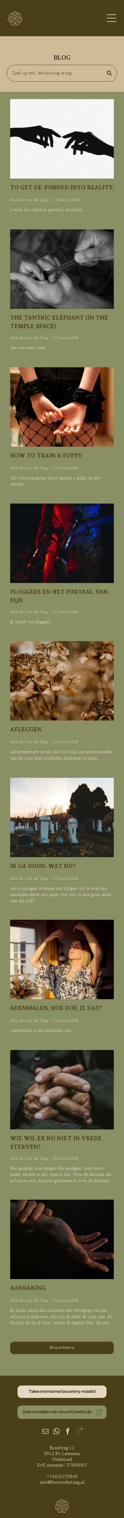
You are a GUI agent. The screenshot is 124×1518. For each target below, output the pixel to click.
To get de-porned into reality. (62, 187)
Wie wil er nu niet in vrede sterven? (56, 1142)
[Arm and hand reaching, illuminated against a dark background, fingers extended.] (62, 1239)
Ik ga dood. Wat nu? (42, 866)
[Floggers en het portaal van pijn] (62, 543)
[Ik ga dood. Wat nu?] (62, 817)
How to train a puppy (46, 455)
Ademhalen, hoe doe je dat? (56, 1008)
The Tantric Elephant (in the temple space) (59, 322)
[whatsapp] (56, 1432)
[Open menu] (111, 18)
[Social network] (79, 1432)
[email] (45, 1432)
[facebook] (67, 1432)
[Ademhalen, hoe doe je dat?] (62, 959)
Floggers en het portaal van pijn (59, 596)
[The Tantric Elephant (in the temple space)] (62, 269)
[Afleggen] (62, 681)
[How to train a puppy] (62, 407)
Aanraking (28, 1288)
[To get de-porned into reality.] (62, 139)
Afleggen (26, 729)
